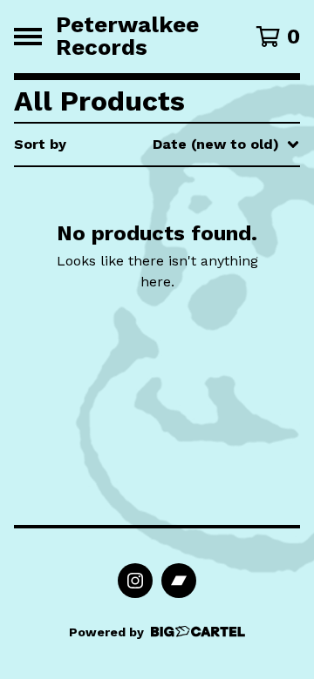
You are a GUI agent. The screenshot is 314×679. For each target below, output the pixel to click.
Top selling (160, 245)
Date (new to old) (184, 328)
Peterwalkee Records (127, 36)
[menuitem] (157, 144)
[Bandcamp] (178, 580)
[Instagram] (135, 580)
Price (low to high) (187, 384)
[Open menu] (28, 36)
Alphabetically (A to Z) (202, 273)
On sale (147, 217)
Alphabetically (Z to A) (202, 300)
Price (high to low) (187, 412)
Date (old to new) (184, 356)
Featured (154, 189)
